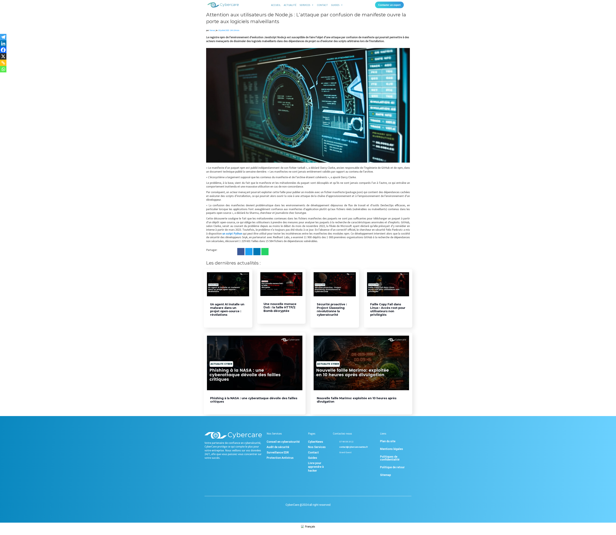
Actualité (290, 5)
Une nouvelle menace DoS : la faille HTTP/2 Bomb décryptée (280, 307)
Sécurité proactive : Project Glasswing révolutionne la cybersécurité (332, 310)
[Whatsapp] (3, 69)
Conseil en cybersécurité (283, 441)
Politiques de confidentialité (389, 458)
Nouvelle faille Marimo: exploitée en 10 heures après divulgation (356, 400)
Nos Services (317, 447)
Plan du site (387, 441)
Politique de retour (392, 467)
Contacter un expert (389, 5)
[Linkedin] (3, 43)
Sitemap (385, 475)
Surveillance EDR (278, 452)
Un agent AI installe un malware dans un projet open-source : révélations (227, 310)
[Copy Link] (3, 63)
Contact (322, 5)
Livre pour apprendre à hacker (316, 466)
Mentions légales (391, 449)
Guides (335, 5)
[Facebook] (3, 50)
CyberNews (315, 441)
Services (305, 5)
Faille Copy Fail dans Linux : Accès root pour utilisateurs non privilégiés (387, 310)
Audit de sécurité (278, 447)
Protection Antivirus (280, 457)
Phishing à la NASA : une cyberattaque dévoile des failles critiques (253, 400)
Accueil (276, 5)
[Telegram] (3, 37)
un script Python (232, 233)
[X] (3, 56)
